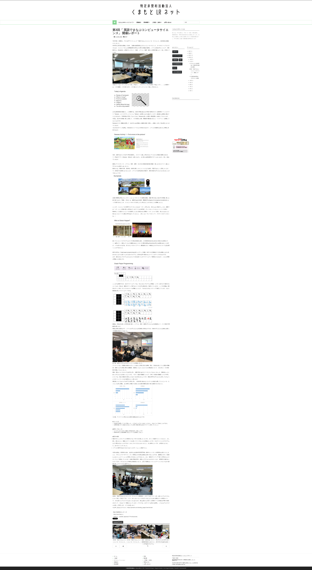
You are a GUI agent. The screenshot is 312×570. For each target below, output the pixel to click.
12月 (191, 59)
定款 (145, 556)
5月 (190, 90)
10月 (191, 80)
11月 (191, 61)
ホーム (115, 556)
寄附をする (146, 562)
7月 (190, 86)
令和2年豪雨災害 (177, 72)
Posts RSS (176, 568)
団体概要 (146, 22)
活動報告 (175, 59)
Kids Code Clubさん (119, 514)
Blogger (152, 568)
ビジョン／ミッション (119, 560)
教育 (126, 37)
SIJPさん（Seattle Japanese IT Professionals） (126, 516)
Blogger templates (159, 568)
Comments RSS (182, 568)
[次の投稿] (116, 546)
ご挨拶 (115, 558)
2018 (189, 57)
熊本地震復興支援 (177, 64)
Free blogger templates (168, 568)
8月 (190, 84)
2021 (189, 51)
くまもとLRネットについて (125, 22)
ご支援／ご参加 (156, 22)
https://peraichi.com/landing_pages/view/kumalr (140, 507)
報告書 (145, 558)
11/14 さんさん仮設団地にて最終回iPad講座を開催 (194, 65)
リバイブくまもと (177, 55)
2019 (189, 55)
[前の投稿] (166, 546)
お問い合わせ (167, 22)
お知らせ (175, 51)
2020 (189, 53)
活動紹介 (138, 22)
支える (174, 68)
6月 (190, 88)
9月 (190, 82)
